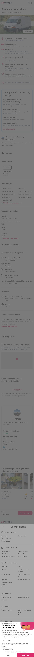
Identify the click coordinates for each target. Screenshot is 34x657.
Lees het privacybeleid (7, 649)
